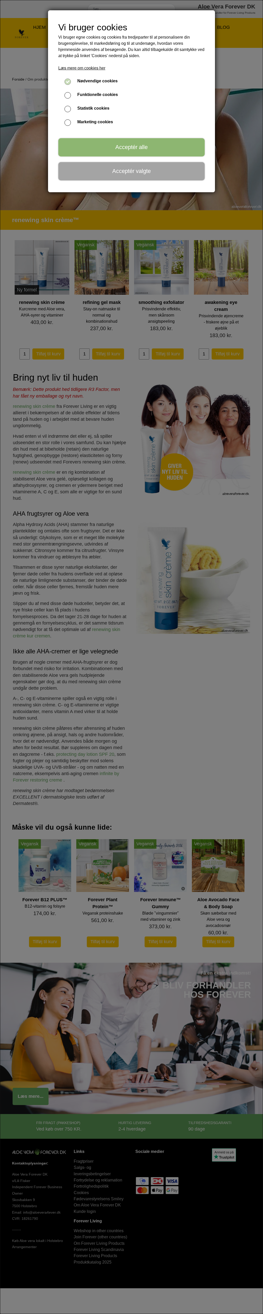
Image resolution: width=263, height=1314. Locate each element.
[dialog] (131, 657)
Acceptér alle (131, 147)
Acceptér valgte (131, 171)
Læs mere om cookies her (81, 68)
